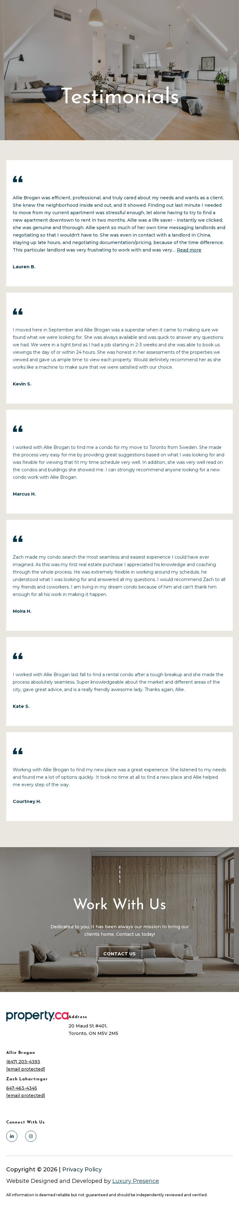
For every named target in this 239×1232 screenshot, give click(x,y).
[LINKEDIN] (11, 1136)
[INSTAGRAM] (30, 1136)
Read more (189, 250)
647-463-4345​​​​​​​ (21, 1088)
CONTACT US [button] (119, 954)
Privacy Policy (82, 1169)
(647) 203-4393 (23, 1061)
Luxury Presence (135, 1181)
